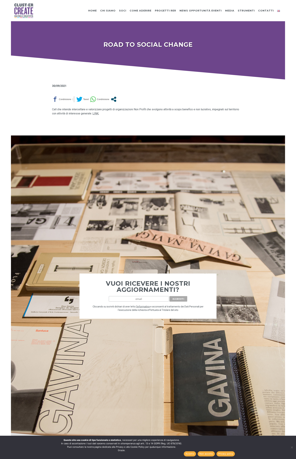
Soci (122, 10)
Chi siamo (108, 10)
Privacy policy (225, 453)
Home (92, 10)
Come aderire (140, 10)
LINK (95, 113)
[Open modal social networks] (114, 99)
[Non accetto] (291, 447)
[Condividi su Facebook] (61, 99)
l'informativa (143, 306)
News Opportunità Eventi (201, 10)
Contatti (266, 10)
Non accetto (206, 453)
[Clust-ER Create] (23, 10)
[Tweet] (82, 99)
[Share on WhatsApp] (99, 99)
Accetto (190, 453)
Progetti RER (165, 10)
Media (229, 10)
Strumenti (246, 10)
